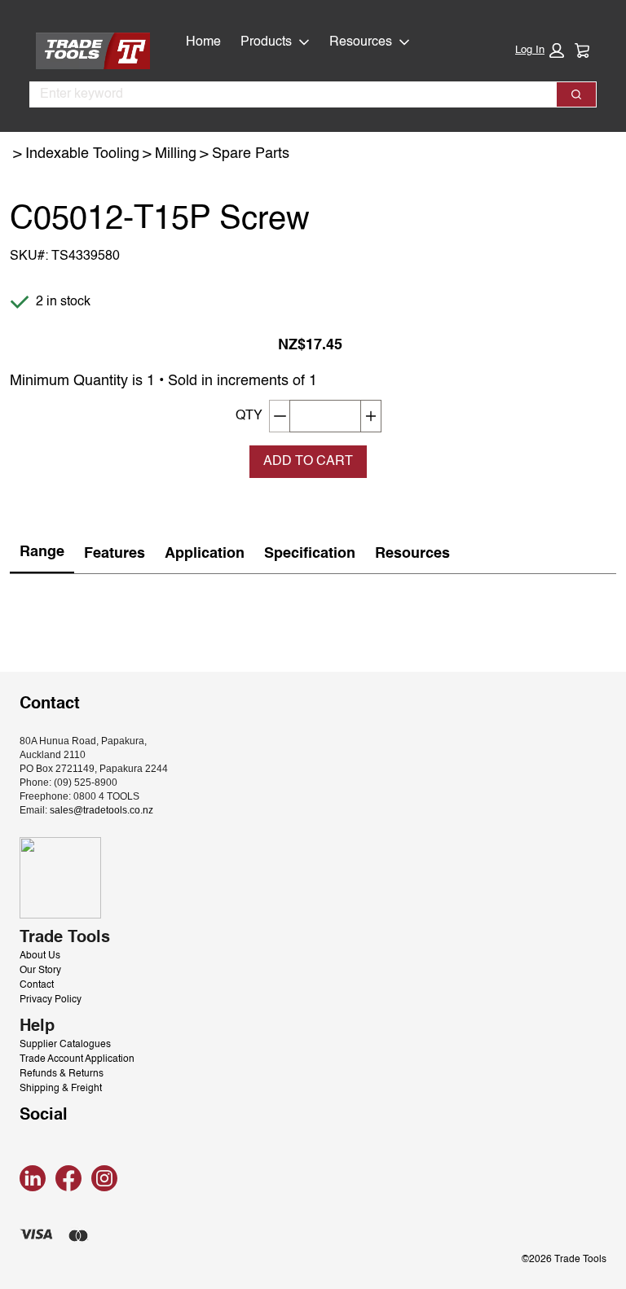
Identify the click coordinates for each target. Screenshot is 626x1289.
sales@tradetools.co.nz (101, 810)
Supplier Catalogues (65, 1045)
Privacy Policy (51, 1000)
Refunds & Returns (62, 1074)
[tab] (42, 553)
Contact (37, 985)
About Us (40, 956)
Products (266, 42)
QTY (249, 416)
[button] (539, 50)
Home (203, 42)
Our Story (40, 971)
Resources (360, 42)
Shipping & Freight (61, 1089)
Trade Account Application (77, 1059)
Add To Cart (308, 461)
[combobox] (286, 94)
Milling (175, 154)
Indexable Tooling (82, 154)
